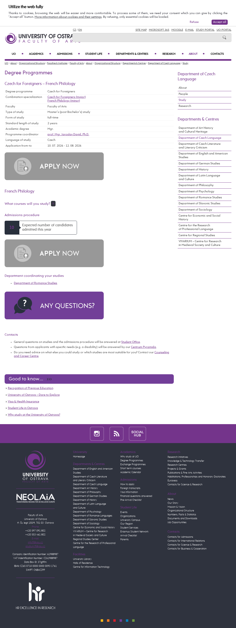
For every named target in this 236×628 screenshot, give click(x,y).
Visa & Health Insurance (23, 401)
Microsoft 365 (159, 30)
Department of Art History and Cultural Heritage (196, 130)
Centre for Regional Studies (197, 235)
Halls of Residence (83, 563)
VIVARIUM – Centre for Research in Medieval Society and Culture (200, 243)
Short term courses (130, 468)
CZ (74, 30)
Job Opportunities (177, 522)
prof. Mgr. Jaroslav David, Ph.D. (68, 134)
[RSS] (116, 433)
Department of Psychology (196, 191)
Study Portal (205, 30)
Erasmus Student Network (134, 531)
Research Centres (177, 465)
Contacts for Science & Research (185, 484)
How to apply (127, 484)
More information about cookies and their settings (68, 16)
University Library (82, 559)
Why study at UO (129, 456)
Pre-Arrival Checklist (131, 500)
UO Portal (224, 30)
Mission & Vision (176, 507)
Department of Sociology (195, 209)
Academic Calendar (130, 472)
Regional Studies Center (86, 539)
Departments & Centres (136, 54)
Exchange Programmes (133, 464)
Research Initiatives (178, 457)
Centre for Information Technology (91, 567)
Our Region (126, 523)
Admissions (68, 54)
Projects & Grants (177, 469)
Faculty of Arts (77, 63)
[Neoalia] (35, 498)
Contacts (217, 54)
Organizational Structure (32, 63)
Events (123, 512)
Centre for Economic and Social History (199, 217)
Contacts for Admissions (180, 537)
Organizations (128, 516)
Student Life (97, 54)
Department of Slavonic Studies (199, 203)
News (171, 499)
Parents (124, 539)
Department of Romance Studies (35, 283)
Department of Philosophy (196, 185)
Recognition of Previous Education (30, 388)
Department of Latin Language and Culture (199, 177)
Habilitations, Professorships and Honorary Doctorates (197, 476)
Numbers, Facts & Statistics (182, 514)
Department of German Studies (199, 163)
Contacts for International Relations (186, 541)
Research (172, 54)
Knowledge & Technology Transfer (186, 461)
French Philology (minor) (63, 100)
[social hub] (137, 433)
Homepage (79, 456)
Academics (40, 54)
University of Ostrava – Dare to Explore (34, 394)
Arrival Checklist (128, 535)
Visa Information (129, 492)
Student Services (129, 527)
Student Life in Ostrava (23, 408)
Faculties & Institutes (57, 63)
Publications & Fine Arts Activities (185, 472)
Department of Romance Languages (92, 515)
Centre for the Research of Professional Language (196, 227)
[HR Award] (35, 595)
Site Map (141, 30)
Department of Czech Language (164, 63)
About (196, 54)
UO (17, 54)
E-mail (189, 30)
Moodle (177, 30)
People (183, 94)
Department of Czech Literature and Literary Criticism (200, 145)
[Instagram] (97, 433)
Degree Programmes (131, 460)
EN (80, 30)
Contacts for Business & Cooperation (187, 548)
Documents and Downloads (182, 518)
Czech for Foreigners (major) (66, 97)
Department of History (194, 169)
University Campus (130, 520)
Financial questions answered (136, 496)
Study (185, 63)
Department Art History (85, 488)
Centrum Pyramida (143, 347)
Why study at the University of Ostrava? (34, 414)
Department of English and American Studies (203, 155)
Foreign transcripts (130, 488)
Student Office (130, 342)
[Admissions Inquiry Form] (54, 305)
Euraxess (172, 480)
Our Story (173, 503)
